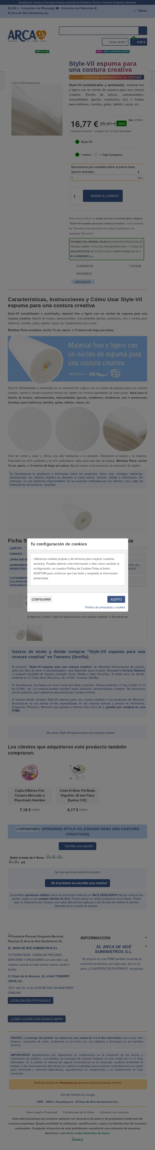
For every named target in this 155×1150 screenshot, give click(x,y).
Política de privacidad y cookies (105, 607)
